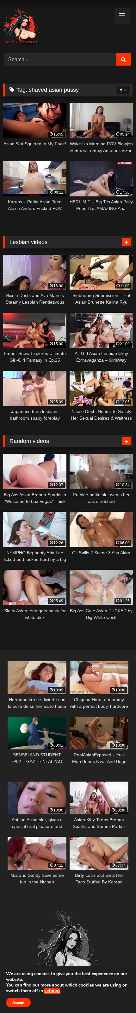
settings (52, 991)
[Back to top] (116, 994)
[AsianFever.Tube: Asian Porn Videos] (55, 28)
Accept (18, 1002)
